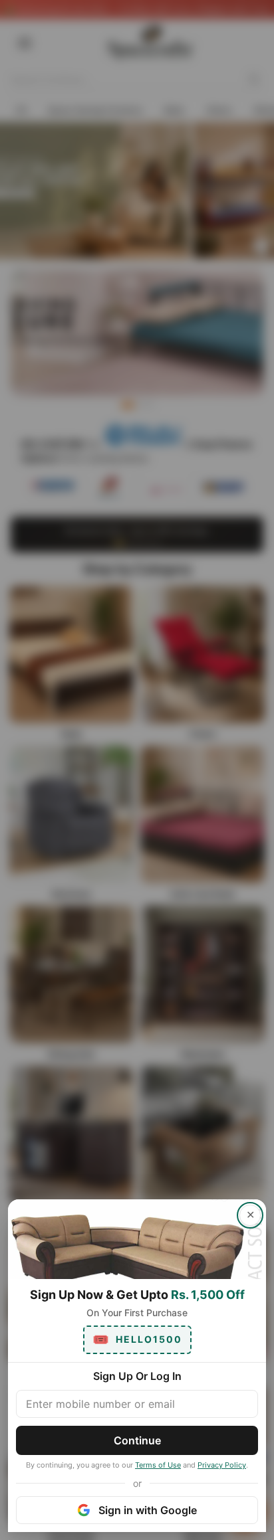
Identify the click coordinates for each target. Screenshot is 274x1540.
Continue (137, 1440)
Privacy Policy (222, 1465)
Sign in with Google (147, 1510)
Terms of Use (158, 1465)
